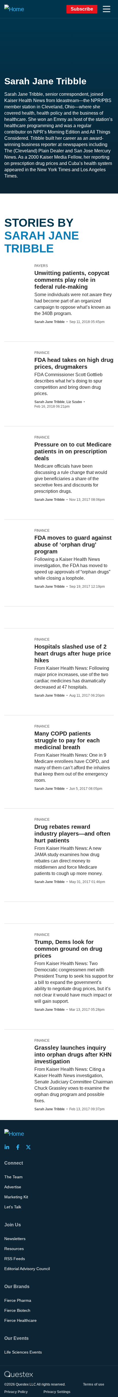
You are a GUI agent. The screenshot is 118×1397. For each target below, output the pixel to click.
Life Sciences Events (23, 1352)
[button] (106, 9)
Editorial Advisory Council (27, 1268)
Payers (41, 266)
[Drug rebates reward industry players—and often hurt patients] (13, 822)
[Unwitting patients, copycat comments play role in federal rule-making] (17, 273)
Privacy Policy (16, 1392)
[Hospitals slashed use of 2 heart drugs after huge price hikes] (16, 642)
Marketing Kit (16, 1197)
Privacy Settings (57, 1392)
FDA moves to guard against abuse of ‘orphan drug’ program (73, 545)
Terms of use (93, 1384)
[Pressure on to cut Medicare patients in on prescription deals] (13, 440)
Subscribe (82, 9)
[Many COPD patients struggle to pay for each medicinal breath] (17, 738)
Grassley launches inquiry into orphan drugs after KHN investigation (72, 1055)
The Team (13, 1177)
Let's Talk (12, 1207)
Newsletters (14, 1238)
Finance (42, 353)
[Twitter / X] (30, 1147)
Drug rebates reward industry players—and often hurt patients (72, 834)
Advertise (12, 1187)
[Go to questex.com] (18, 1374)
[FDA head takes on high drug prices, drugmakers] (17, 359)
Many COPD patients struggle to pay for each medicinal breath (67, 740)
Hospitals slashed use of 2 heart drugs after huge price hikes (72, 653)
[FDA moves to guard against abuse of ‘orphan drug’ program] (10, 533)
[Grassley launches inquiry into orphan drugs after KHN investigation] (14, 1043)
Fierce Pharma (17, 1300)
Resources (14, 1248)
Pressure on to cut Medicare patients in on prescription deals (72, 451)
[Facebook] (19, 1147)
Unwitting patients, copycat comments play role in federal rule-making (71, 280)
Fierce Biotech (17, 1310)
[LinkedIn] (8, 1147)
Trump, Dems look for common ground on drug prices (68, 949)
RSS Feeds (14, 1258)
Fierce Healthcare (20, 1320)
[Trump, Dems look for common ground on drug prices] (13, 937)
